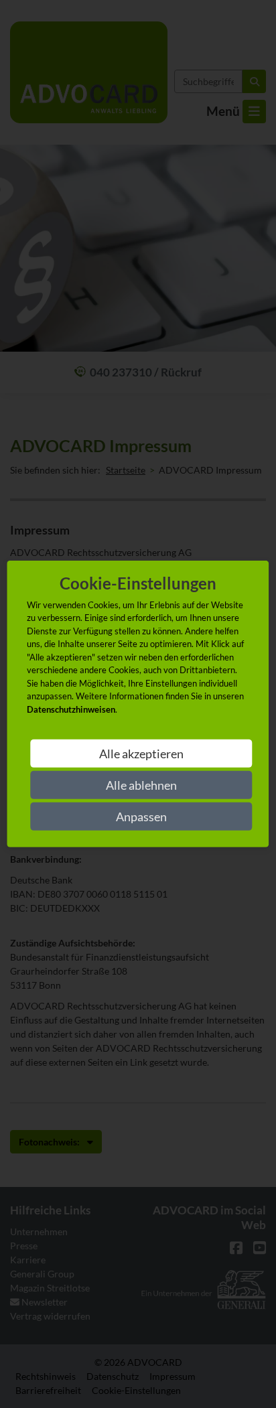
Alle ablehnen (141, 785)
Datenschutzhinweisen (71, 709)
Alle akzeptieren (141, 753)
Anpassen (141, 816)
